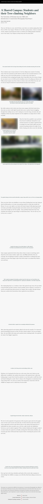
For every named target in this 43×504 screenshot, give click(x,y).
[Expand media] (21, 52)
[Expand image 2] (32, 94)
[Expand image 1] (11, 94)
